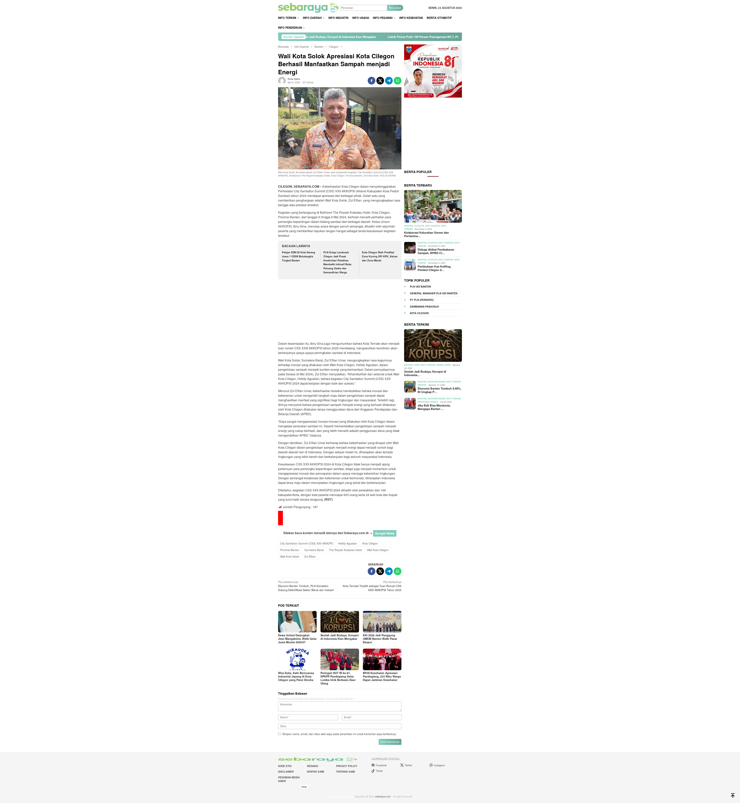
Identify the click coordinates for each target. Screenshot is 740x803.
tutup (304, 786)
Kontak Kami (315, 771)
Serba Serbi (443, 364)
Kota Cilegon (370, 543)
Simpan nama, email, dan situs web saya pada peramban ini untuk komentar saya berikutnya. (339, 734)
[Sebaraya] (308, 7)
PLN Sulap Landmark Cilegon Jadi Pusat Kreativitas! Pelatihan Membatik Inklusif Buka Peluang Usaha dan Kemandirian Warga (337, 262)
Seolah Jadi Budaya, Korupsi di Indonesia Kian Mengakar (339, 637)
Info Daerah (432, 225)
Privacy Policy (346, 766)
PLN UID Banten (420, 286)
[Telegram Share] (389, 80)
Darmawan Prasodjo (424, 306)
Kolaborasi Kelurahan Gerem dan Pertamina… (426, 234)
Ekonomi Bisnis (436, 381)
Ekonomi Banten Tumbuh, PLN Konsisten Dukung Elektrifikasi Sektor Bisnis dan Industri (306, 586)
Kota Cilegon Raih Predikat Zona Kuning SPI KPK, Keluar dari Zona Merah (380, 256)
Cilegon (419, 225)
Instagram (439, 765)
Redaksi (312, 766)
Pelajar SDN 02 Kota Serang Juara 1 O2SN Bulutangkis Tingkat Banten (298, 256)
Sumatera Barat (314, 550)
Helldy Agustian (347, 543)
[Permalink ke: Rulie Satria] (282, 80)
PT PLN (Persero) (422, 300)
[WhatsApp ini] (397, 80)
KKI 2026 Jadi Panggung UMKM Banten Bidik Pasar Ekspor (380, 638)
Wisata (434, 401)
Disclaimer (286, 771)
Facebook (381, 765)
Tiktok (379, 771)
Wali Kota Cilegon (377, 550)
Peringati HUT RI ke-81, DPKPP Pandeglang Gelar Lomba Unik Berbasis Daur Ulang (338, 678)
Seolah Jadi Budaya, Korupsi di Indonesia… (425, 373)
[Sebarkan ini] (371, 80)
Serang (422, 384)
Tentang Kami (345, 771)
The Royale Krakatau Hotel (345, 550)
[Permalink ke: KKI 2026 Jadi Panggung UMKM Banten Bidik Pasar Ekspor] (382, 621)
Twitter (408, 765)
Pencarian (395, 8)
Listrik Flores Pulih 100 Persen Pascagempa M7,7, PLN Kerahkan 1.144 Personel (359, 36)
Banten (408, 225)
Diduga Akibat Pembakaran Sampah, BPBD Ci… (436, 251)
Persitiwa (423, 401)
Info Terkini (428, 364)
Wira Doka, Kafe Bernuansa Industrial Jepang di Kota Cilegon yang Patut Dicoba (296, 676)
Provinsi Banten (289, 550)
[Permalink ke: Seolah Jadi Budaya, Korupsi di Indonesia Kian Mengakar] (339, 621)
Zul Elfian (310, 556)
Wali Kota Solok (289, 556)
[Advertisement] (339, 311)
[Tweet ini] (380, 80)
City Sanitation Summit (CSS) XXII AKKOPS (306, 543)
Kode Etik (285, 766)
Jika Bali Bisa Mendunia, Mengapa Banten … (434, 407)
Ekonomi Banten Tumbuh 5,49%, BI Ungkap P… (439, 390)
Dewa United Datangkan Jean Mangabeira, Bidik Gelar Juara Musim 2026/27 (297, 638)
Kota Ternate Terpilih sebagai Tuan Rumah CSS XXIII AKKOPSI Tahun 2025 (372, 586)
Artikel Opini (412, 364)
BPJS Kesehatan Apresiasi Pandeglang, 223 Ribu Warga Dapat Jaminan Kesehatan (382, 676)
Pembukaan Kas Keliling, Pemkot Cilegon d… (434, 268)
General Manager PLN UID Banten (433, 293)
